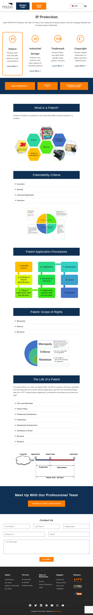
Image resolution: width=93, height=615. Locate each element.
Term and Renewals (25, 403)
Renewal (20, 436)
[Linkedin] (41, 605)
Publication (21, 420)
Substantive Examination (27, 425)
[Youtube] (62, 605)
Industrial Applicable (25, 195)
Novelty (20, 189)
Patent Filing (22, 409)
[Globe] (46, 605)
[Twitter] (35, 605)
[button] (85, 6)
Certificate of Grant (25, 431)
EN (76, 6)
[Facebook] (30, 605)
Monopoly (21, 321)
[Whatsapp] (57, 605)
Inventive (20, 200)
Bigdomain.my (58, 611)
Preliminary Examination (27, 414)
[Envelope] (52, 605)
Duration (20, 442)
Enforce (20, 326)
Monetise (20, 332)
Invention (21, 184)
